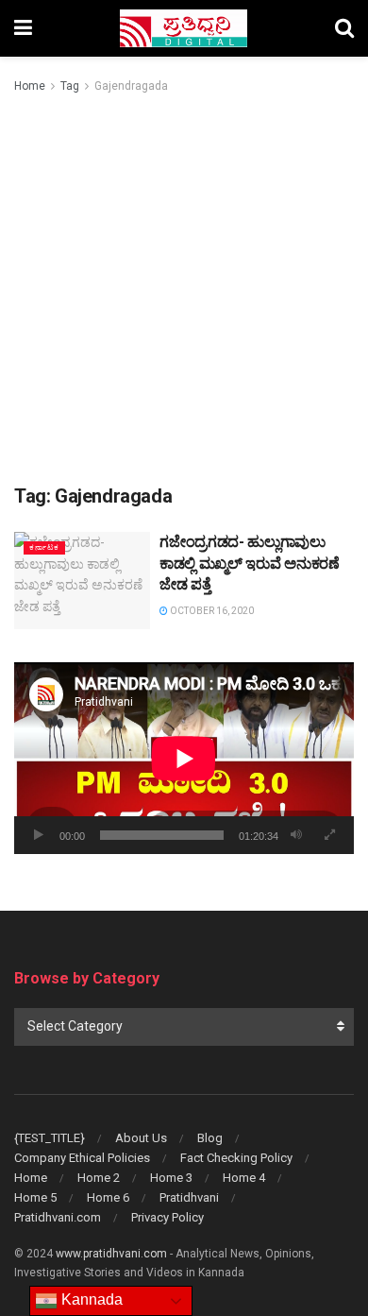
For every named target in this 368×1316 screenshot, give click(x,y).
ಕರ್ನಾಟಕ (44, 547)
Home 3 (171, 1178)
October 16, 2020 (211, 611)
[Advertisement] (184, 290)
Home (29, 86)
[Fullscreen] (329, 835)
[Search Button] (344, 28)
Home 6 (108, 1197)
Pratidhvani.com (57, 1217)
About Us (141, 1138)
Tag (69, 86)
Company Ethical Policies (82, 1158)
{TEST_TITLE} (49, 1138)
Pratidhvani (189, 1197)
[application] (184, 758)
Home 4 (244, 1178)
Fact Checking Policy (236, 1158)
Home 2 (98, 1178)
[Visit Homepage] (183, 28)
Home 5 (35, 1197)
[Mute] (296, 835)
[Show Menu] (23, 28)
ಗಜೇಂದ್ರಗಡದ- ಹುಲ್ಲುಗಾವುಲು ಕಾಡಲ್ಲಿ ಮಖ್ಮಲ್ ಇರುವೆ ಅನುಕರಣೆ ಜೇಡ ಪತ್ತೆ (249, 563)
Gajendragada (131, 86)
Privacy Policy (167, 1217)
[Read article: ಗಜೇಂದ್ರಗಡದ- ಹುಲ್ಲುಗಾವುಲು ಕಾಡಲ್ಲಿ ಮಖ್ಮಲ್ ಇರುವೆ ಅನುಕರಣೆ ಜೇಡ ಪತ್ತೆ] (82, 580)
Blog (210, 1138)
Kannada (90, 1299)
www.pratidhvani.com (111, 1253)
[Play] (38, 835)
